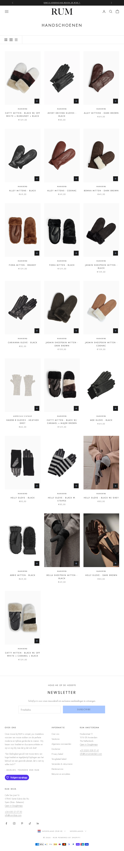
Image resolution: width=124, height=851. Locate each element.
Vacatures (56, 738)
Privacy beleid (57, 754)
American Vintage (22, 416)
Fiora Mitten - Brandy (22, 265)
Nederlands (76, 831)
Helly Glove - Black (23, 497)
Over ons (55, 733)
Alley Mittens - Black (22, 190)
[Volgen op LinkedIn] (37, 823)
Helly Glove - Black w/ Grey (101, 497)
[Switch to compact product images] (16, 40)
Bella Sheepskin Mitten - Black (62, 577)
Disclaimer (56, 748)
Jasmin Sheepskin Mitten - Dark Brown (62, 344)
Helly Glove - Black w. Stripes (62, 499)
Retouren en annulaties (61, 774)
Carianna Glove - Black (23, 342)
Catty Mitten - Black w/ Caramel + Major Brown (62, 422)
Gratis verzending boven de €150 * (62, 3)
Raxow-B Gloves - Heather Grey (23, 422)
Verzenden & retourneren (62, 764)
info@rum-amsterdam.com (91, 753)
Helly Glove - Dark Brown (101, 575)
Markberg (23, 109)
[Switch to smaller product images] (11, 40)
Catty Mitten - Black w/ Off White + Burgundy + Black (22, 114)
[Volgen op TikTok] (29, 823)
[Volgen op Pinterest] (22, 823)
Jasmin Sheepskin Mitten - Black (101, 267)
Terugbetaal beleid (59, 759)
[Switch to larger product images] (6, 40)
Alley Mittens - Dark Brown (101, 113)
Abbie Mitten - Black (22, 575)
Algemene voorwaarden (61, 743)
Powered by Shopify (69, 837)
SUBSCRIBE (84, 709)
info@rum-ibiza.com (13, 815)
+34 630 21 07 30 (13, 811)
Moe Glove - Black (101, 420)
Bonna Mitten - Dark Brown (101, 190)
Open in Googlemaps (89, 744)
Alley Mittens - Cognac (62, 190)
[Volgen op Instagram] (14, 823)
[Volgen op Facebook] (6, 823)
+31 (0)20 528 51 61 (89, 750)
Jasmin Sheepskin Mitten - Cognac (101, 344)
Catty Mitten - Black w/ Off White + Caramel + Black (22, 654)
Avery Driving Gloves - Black (62, 114)
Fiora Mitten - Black (62, 265)
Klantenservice (57, 769)
